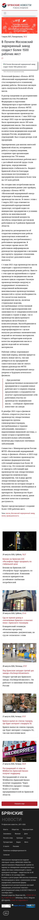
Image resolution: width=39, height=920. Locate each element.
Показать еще (19, 804)
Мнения (17, 834)
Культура (20, 838)
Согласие (6, 855)
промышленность (12, 516)
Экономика (7, 834)
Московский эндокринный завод (23, 513)
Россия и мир (8, 838)
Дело (26, 834)
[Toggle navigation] (5, 13)
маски (8, 513)
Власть (5, 829)
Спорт (29, 838)
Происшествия (28, 829)
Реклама (16, 846)
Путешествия (8, 842)
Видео (18, 842)
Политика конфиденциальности (14, 851)
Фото (26, 842)
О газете (6, 846)
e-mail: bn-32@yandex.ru (19, 900)
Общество (15, 829)
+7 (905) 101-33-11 (9, 898)
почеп (4, 516)
